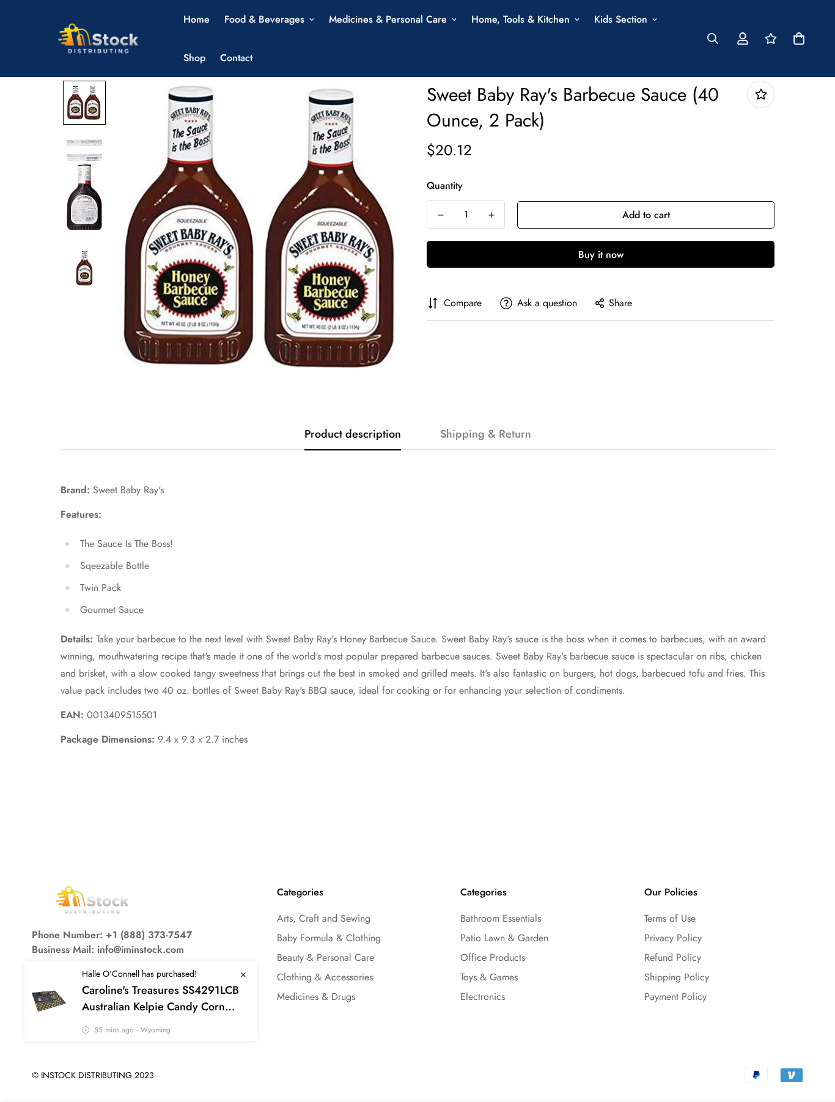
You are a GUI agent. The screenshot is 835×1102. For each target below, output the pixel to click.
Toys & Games (489, 977)
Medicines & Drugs (316, 997)
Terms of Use (670, 918)
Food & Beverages (264, 19)
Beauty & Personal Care (325, 957)
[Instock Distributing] (99, 39)
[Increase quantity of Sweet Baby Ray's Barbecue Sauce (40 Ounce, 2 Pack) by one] (491, 215)
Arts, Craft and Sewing (323, 918)
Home (196, 19)
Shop (194, 58)
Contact (236, 58)
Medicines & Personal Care (388, 19)
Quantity (445, 185)
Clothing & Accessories (325, 977)
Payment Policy (675, 997)
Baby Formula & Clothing (329, 938)
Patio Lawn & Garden (504, 938)
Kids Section (620, 19)
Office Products (492, 957)
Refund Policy (672, 957)
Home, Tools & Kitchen (520, 19)
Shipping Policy (676, 977)
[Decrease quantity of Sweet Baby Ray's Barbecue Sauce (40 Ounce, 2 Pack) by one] (440, 215)
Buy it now (600, 255)
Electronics (482, 997)
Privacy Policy (673, 938)
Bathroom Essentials (500, 918)
